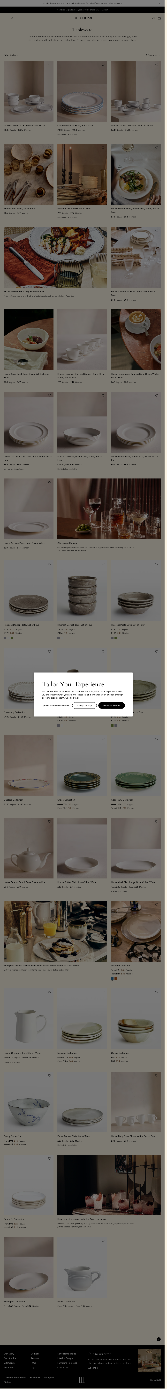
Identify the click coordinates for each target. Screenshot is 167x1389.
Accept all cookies (111, 705)
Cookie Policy (72, 697)
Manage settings (84, 705)
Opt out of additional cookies (55, 705)
